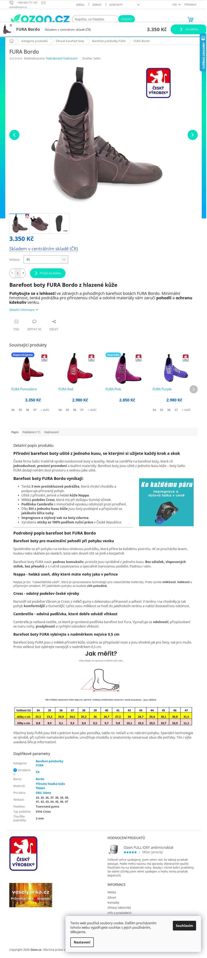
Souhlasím (184, 925)
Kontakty (116, 4)
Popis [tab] (15, 432)
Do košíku (192, 29)
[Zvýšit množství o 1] (23, 273)
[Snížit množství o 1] (12, 273)
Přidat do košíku (50, 273)
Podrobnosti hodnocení (62, 58)
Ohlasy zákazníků (119, 907)
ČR (37, 772)
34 (13, 410)
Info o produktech (120, 913)
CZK (174, 4)
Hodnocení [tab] (51, 432)
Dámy (47, 793)
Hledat (126, 19)
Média (80, 4)
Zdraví (96, 4)
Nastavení (82, 942)
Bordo (40, 779)
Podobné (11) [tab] (31, 432)
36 (27, 410)
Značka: (91, 58)
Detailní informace (21, 310)
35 (20, 410)
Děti (38, 793)
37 (34, 410)
